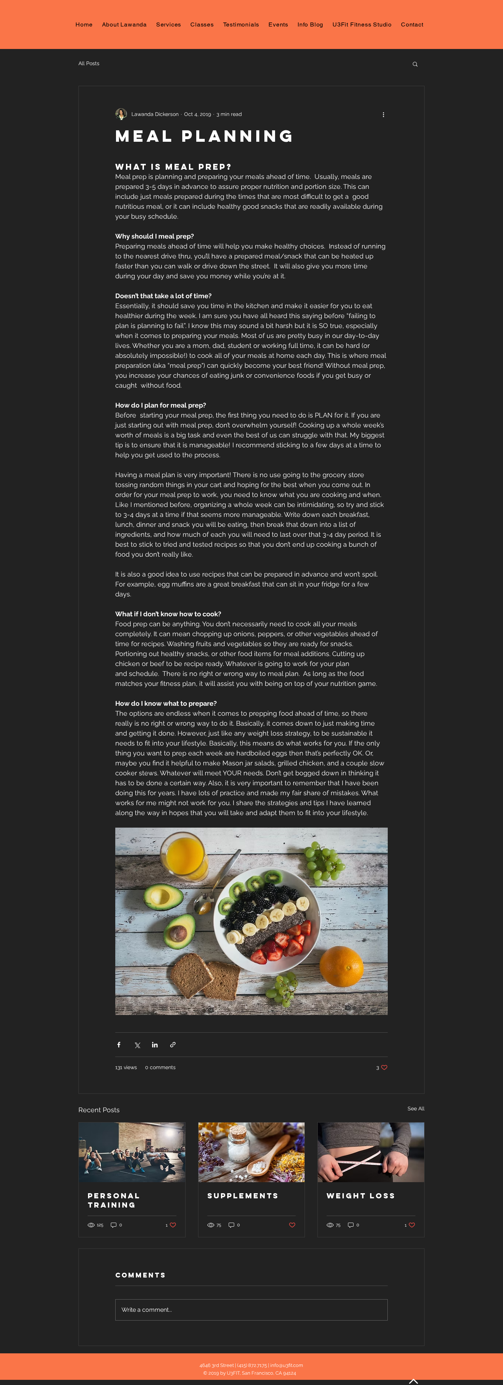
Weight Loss (361, 1195)
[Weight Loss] (371, 1152)
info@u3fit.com (286, 1365)
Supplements (243, 1195)
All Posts (88, 63)
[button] (415, 64)
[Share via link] (172, 1044)
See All (416, 1108)
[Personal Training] (132, 1152)
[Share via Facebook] (118, 1044)
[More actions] (383, 114)
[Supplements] (251, 1152)
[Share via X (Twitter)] (136, 1044)
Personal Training (114, 1200)
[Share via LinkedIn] (154, 1044)
